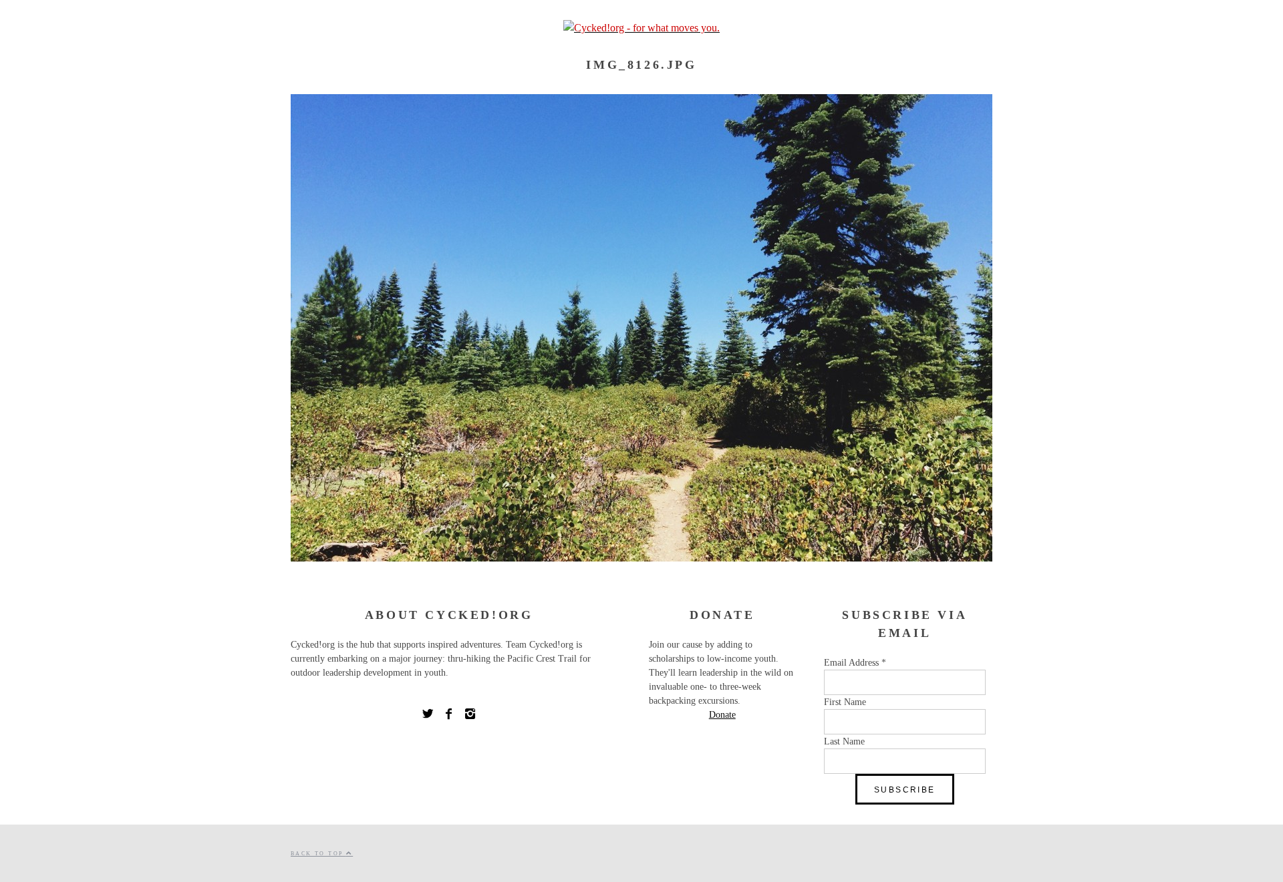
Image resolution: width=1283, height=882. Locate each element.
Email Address (855, 663)
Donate (722, 715)
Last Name (844, 741)
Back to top (318, 854)
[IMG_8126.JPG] (641, 558)
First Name (845, 702)
